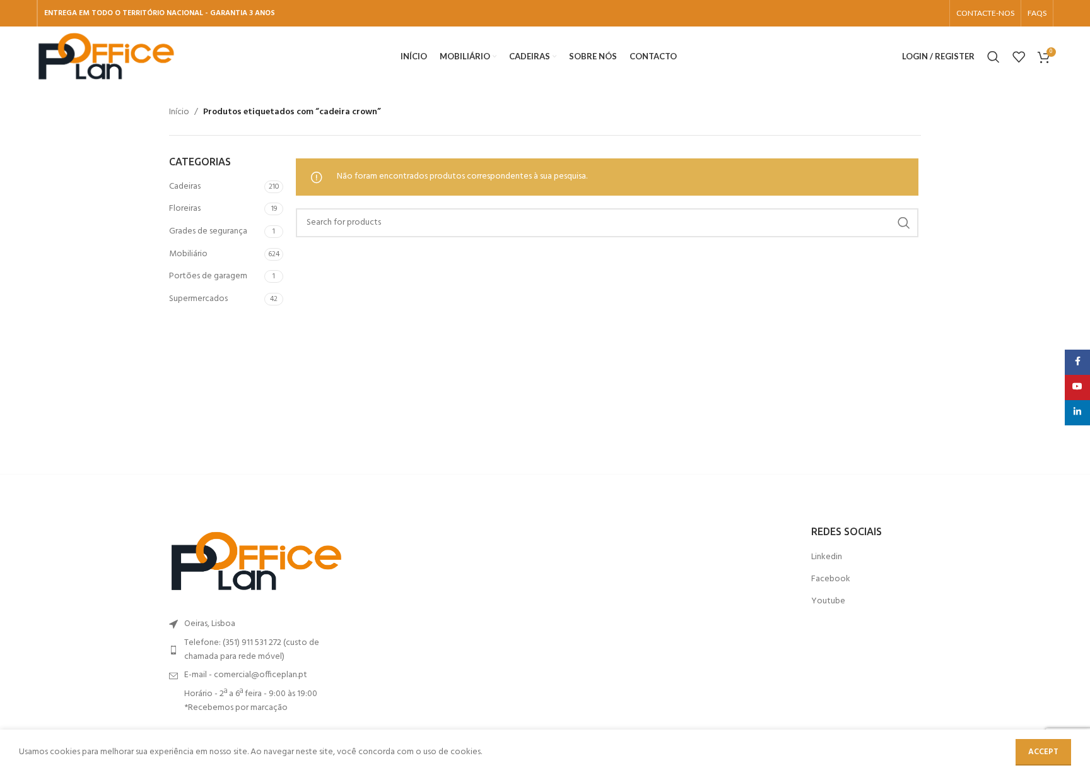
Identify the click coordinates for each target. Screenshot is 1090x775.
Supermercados (198, 299)
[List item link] (256, 650)
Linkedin (826, 557)
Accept (1043, 752)
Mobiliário (188, 254)
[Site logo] (106, 56)
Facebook (830, 579)
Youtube (828, 601)
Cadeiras (185, 186)
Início (179, 112)
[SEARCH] (903, 222)
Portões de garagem (208, 276)
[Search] (993, 56)
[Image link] (256, 561)
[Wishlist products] (1018, 56)
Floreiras (185, 208)
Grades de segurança (208, 231)
